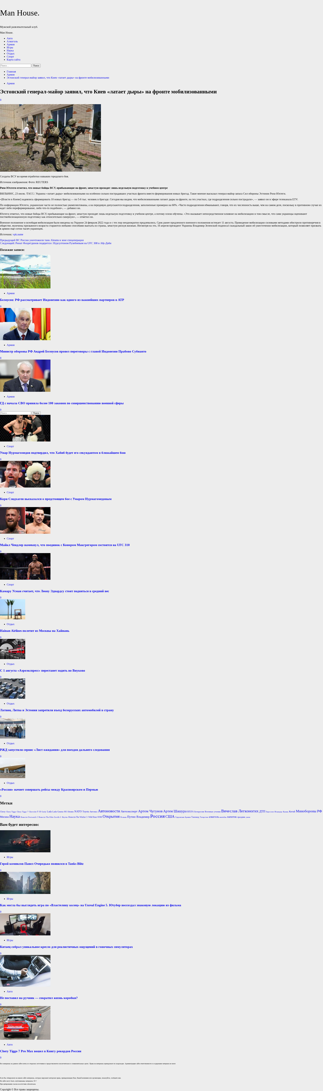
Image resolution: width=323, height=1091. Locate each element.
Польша (123, 817)
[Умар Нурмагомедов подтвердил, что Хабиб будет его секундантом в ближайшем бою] (25, 440)
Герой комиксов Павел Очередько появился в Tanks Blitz (41, 863)
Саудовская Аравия (183, 817)
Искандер (278, 812)
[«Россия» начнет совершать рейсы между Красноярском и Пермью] (12, 777)
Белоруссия (199, 811)
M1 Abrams (69, 811)
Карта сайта (13, 59)
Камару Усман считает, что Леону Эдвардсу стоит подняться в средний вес (54, 591)
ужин (248, 817)
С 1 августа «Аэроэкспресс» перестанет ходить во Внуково (42, 670)
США (170, 816)
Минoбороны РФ (309, 811)
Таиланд (195, 817)
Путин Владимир (138, 816)
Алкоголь (12, 41)
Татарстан (204, 817)
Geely (44, 812)
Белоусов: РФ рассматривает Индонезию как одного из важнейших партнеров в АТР (62, 300)
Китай (292, 811)
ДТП (262, 811)
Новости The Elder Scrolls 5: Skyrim (53, 817)
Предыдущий (42, 240)
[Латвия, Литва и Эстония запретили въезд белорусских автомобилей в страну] (12, 697)
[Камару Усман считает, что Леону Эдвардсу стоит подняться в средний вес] (25, 578)
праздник (241, 817)
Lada (49, 811)
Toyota (85, 811)
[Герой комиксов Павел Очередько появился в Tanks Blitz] (25, 851)
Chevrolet (33, 812)
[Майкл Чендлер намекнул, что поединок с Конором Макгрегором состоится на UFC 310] (25, 532)
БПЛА (190, 811)
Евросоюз (270, 812)
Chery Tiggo (11, 812)
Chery (3, 811)
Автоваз (93, 811)
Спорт (10, 56)
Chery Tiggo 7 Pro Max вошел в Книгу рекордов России (40, 1051)
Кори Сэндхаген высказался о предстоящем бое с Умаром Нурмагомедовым (56, 499)
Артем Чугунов (150, 811)
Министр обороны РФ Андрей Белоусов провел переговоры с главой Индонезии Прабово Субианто (73, 351)
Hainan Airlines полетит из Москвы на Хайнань (34, 630)
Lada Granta (57, 811)
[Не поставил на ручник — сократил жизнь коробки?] (25, 985)
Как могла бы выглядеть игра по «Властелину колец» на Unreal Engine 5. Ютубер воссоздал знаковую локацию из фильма (90, 905)
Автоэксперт (129, 811)
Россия (157, 816)
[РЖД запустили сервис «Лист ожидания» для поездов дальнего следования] (12, 737)
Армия (10, 44)
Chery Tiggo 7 (22, 812)
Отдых (10, 53)
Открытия (111, 816)
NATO (78, 811)
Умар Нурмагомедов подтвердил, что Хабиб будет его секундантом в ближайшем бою (63, 452)
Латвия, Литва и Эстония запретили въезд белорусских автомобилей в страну (57, 710)
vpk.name (18, 234)
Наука (10, 50)
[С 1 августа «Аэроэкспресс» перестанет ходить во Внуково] (12, 658)
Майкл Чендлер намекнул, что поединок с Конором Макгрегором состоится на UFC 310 (65, 545)
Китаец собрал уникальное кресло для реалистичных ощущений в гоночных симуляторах (66, 947)
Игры (10, 47)
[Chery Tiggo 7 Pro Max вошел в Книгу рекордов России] (25, 1038)
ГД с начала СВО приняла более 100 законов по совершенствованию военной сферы (62, 403)
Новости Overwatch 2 (29, 817)
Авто (10, 38)
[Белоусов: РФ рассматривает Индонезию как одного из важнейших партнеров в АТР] (25, 287)
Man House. (20, 12)
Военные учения (213, 811)
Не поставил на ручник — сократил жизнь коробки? (39, 998)
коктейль (223, 817)
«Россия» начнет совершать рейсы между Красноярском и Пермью (49, 789)
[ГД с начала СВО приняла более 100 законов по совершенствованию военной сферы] (25, 390)
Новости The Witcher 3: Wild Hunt (82, 817)
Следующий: (55, 243)
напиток (232, 816)
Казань (285, 812)
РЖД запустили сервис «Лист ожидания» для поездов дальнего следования (55, 749)
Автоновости (109, 811)
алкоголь (214, 816)
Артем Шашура (175, 811)
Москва (4, 816)
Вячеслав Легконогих (240, 811)
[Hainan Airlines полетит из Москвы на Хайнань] (12, 618)
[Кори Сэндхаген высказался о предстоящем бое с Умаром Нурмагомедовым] (25, 486)
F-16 (39, 811)
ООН (99, 817)
